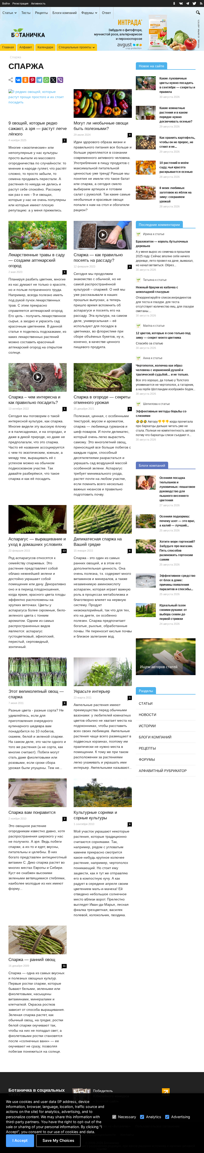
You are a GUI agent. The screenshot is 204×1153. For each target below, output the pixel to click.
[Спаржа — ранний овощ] (37, 940)
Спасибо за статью (149, 343)
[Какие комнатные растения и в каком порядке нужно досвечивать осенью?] (146, 113)
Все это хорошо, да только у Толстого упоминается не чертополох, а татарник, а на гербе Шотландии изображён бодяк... (165, 385)
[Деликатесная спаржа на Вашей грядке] (103, 519)
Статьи (7, 13)
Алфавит (25, 47)
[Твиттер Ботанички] (194, 3)
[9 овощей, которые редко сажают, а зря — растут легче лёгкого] (37, 103)
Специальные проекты (75, 47)
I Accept (20, 1140)
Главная (8, 47)
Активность (38, 3)
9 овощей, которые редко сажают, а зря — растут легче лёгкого (37, 128)
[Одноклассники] (25, 80)
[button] (198, 13)
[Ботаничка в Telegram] (188, 3)
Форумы (87, 13)
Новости (147, 715)
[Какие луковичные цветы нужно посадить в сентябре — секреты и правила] (146, 83)
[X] (53, 80)
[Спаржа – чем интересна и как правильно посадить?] (37, 377)
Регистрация (20, 3)
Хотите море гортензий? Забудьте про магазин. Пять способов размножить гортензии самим (177, 550)
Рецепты (41, 13)
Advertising (180, 1117)
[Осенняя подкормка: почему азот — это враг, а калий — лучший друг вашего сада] (146, 521)
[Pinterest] (32, 80)
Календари (45, 47)
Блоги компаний (64, 13)
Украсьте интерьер (92, 691)
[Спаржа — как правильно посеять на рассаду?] (103, 235)
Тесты (25, 13)
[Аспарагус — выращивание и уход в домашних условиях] (37, 519)
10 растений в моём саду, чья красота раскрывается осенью (176, 167)
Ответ (106, 13)
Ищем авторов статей (158, 667)
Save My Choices (58, 1140)
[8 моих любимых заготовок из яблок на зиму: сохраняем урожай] (146, 193)
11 (64, 965)
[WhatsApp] (46, 80)
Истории (147, 726)
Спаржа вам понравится (31, 812)
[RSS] (201, 3)
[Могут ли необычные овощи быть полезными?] (103, 103)
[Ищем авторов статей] (166, 656)
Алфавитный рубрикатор (163, 771)
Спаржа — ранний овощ (31, 959)
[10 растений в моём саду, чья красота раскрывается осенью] (146, 168)
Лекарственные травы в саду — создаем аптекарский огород (36, 260)
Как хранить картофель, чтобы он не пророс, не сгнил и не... (177, 142)
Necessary (127, 1117)
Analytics (153, 1117)
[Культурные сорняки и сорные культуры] (103, 792)
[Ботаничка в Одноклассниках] (174, 3)
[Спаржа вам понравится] (37, 792)
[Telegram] (39, 80)
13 (64, 550)
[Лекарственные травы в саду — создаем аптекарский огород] (37, 235)
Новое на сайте (151, 66)
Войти (6, 3)
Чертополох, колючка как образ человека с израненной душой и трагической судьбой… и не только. (162, 370)
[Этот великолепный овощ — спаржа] (37, 671)
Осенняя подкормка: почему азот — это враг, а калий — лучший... (177, 521)
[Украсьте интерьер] (103, 671)
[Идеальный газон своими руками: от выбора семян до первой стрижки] (146, 610)
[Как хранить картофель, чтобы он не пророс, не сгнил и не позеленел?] (146, 142)
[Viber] (60, 80)
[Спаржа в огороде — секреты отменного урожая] (103, 377)
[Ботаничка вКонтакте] (181, 3)
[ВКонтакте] (18, 80)
